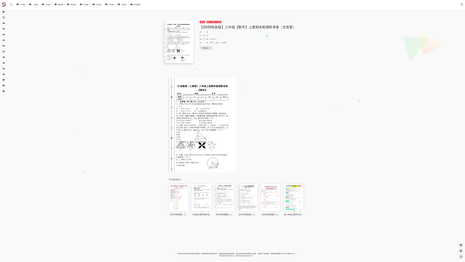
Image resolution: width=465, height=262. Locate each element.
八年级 (202, 22)
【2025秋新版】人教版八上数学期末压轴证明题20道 (270, 214)
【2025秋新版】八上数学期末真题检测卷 (224, 214)
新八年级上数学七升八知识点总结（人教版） (293, 214)
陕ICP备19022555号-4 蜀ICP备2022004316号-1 (236, 256)
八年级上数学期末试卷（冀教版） (201, 214)
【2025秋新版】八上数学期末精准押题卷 (247, 214)
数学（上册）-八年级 (214, 22)
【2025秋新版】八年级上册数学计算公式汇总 (178, 214)
